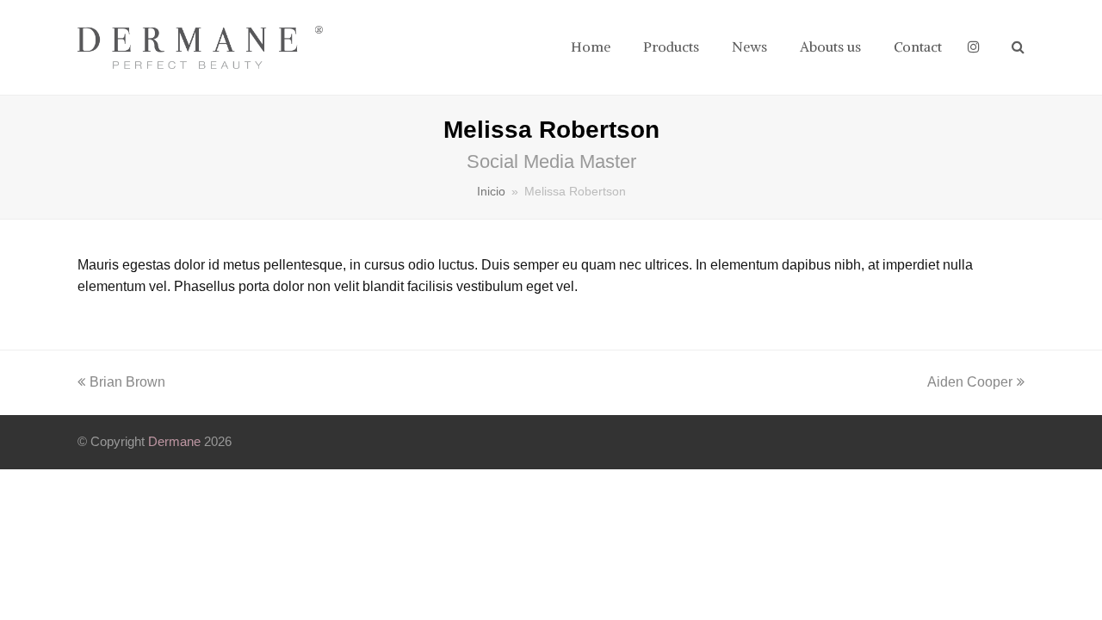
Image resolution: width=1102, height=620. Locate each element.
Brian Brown (127, 382)
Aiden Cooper (969, 382)
